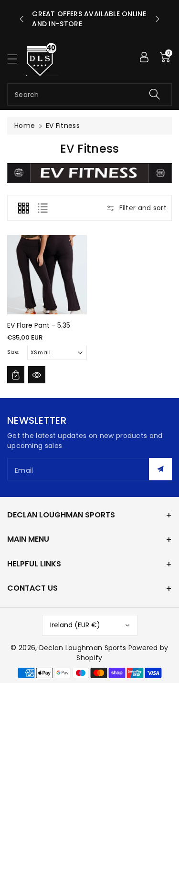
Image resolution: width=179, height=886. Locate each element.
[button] (16, 59)
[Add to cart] (15, 374)
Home (24, 125)
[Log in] (144, 57)
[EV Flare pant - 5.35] (47, 274)
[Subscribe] (160, 469)
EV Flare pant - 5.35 (38, 325)
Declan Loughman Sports (82, 647)
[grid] (23, 207)
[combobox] (89, 94)
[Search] (154, 94)
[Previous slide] (21, 19)
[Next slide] (157, 19)
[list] (42, 207)
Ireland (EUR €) (75, 625)
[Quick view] (36, 374)
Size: (13, 352)
